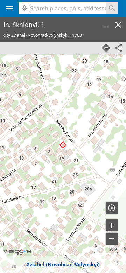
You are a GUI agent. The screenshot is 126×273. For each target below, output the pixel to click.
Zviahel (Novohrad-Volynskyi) (63, 264)
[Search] (112, 8)
